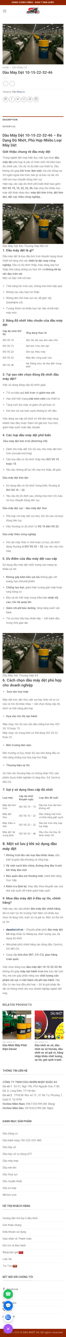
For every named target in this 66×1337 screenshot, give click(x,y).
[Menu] (5, 11)
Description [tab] (10, 119)
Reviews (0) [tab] (9, 126)
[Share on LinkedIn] (36, 99)
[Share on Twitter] (18, 99)
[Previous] (2, 1039)
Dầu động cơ (19, 67)
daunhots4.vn (14, 929)
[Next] (63, 1039)
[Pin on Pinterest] (30, 99)
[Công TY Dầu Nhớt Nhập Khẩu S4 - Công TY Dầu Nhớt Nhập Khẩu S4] (33, 11)
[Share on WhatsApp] (5, 99)
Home (6, 67)
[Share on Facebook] (12, 99)
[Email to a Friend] (24, 99)
